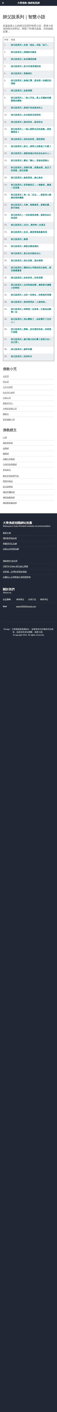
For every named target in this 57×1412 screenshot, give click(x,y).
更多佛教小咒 (9, 420)
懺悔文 (6, 414)
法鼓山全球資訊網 (11, 549)
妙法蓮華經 (8, 487)
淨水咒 (6, 382)
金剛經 (6, 448)
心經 (5, 437)
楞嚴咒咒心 (8, 403)
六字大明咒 (8, 387)
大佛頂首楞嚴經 (10, 464)
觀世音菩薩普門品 (11, 476)
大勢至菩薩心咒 (10, 409)
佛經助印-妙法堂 (10, 561)
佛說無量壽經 (9, 497)
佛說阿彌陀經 (9, 492)
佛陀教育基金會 (10, 538)
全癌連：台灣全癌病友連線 (15, 572)
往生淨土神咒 (9, 393)
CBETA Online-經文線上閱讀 (15, 566)
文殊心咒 (7, 398)
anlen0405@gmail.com (26, 606)
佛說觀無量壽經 (10, 503)
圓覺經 (6, 454)
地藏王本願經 (9, 459)
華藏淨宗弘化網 (10, 544)
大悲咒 (6, 376)
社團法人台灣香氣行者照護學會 (17, 577)
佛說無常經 (8, 443)
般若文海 (7, 533)
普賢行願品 (8, 481)
